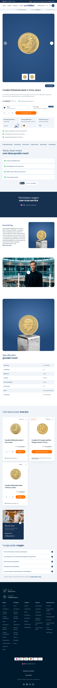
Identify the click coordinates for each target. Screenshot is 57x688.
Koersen (21, 5)
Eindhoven (27, 618)
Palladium (5, 646)
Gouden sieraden (15, 617)
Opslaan (9, 5)
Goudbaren (6, 609)
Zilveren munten (5, 628)
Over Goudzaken (49, 628)
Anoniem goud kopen (50, 623)
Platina (4, 637)
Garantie (48, 620)
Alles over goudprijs (38, 619)
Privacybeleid (28, 675)
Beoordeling (17, 144)
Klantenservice (41, 5)
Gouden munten (5, 612)
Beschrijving (26, 144)
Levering (48, 613)
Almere (26, 606)
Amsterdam (27, 609)
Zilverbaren (6, 624)
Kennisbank (49, 632)
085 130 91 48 (51, 1)
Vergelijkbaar (52, 144)
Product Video (34, 144)
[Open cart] (53, 5)
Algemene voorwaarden (28, 671)
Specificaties (43, 144)
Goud (4, 606)
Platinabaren (6, 640)
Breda (26, 612)
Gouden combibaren (6, 617)
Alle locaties (27, 627)
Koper (4, 649)
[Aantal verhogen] (12, 113)
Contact (48, 606)
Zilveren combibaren (6, 633)
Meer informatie (7, 245)
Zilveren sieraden (15, 633)
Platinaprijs (38, 615)
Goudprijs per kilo (39, 623)
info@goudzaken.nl (13, 597)
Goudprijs (38, 609)
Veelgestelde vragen (49, 609)
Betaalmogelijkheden (50, 616)
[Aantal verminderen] (4, 113)
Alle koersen (38, 606)
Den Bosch (27, 615)
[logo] (29, 5)
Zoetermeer (27, 624)
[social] (24, 684)
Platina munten (6, 643)
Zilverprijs (38, 612)
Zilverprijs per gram (39, 628)
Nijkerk (26, 621)
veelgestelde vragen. (35, 576)
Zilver (4, 621)
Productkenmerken (8, 144)
